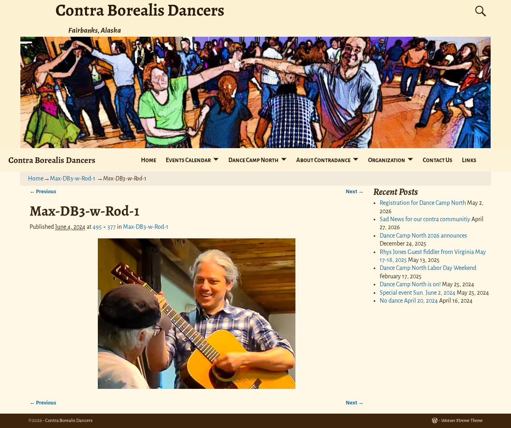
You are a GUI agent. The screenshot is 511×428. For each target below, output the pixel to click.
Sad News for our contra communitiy (425, 219)
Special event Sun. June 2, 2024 (418, 292)
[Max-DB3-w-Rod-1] (197, 313)
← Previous (43, 191)
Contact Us (437, 160)
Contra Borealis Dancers (51, 160)
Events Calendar (188, 160)
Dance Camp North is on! (410, 284)
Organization (386, 160)
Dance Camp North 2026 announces (423, 235)
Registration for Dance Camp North (423, 203)
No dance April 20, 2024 (409, 300)
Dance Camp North (253, 160)
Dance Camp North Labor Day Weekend (428, 268)
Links (469, 160)
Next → (355, 191)
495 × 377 (104, 227)
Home (148, 160)
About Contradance (323, 160)
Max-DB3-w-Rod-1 (72, 178)
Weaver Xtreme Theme (462, 420)
